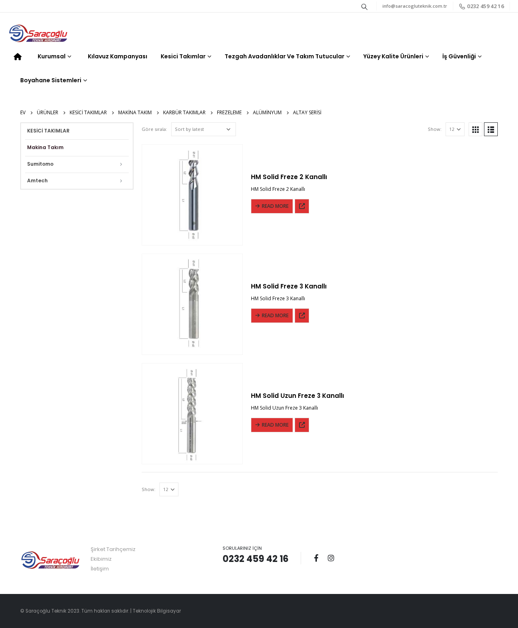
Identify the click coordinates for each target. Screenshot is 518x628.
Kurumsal (52, 56)
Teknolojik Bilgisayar (157, 611)
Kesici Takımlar (183, 56)
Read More (275, 206)
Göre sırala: (154, 129)
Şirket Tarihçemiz (113, 549)
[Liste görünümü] (491, 129)
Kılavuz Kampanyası (117, 56)
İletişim (100, 568)
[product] (192, 195)
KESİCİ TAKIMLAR (48, 130)
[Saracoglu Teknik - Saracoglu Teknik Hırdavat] (38, 34)
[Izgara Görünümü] (475, 129)
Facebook (316, 558)
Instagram (331, 558)
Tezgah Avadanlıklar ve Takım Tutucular (284, 56)
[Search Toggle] (365, 6)
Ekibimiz (101, 559)
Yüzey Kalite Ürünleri (393, 56)
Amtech (37, 180)
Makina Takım (45, 147)
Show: (435, 129)
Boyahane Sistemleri (50, 80)
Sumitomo (40, 163)
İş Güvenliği (459, 56)
